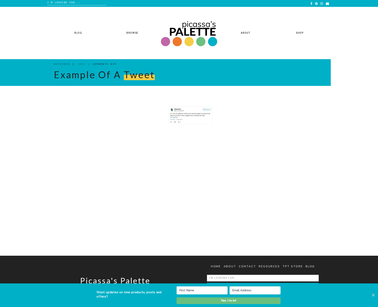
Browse (132, 32)
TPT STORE (293, 266)
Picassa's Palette (115, 280)
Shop (300, 32)
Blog (78, 32)
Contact (247, 266)
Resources (269, 266)
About (245, 32)
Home (216, 266)
